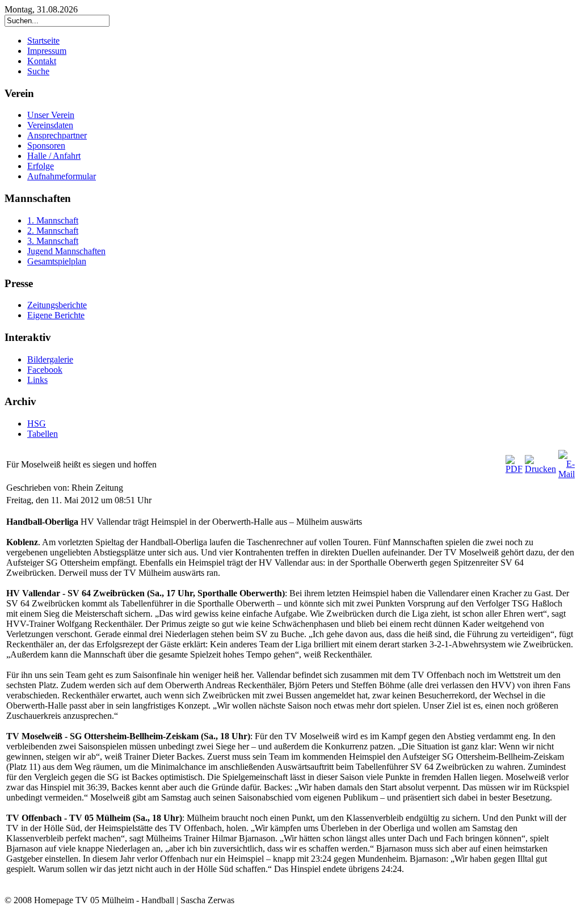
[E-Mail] (566, 474)
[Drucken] (540, 469)
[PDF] (514, 469)
